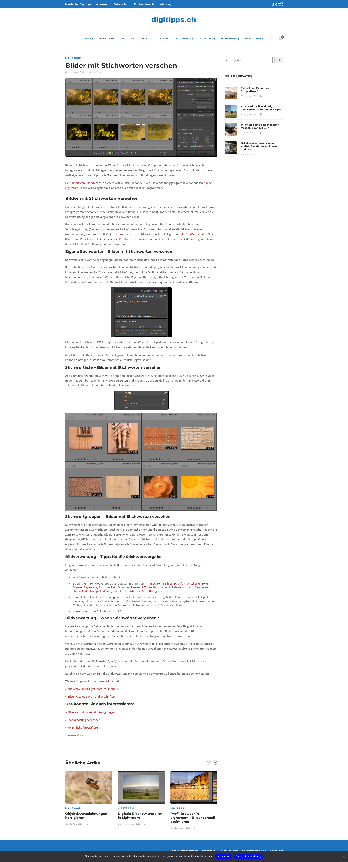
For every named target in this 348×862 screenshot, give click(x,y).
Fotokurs (128, 38)
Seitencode (70, 735)
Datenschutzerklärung (249, 856)
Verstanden (223, 856)
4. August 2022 (77, 72)
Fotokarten (107, 38)
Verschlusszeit (89, 239)
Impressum (102, 4)
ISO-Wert (125, 239)
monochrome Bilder (159, 583)
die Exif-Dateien (191, 234)
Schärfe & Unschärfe (187, 583)
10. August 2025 (182, 828)
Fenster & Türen (141, 587)
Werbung (165, 4)
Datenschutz (122, 4)
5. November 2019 (131, 824)
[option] (89, 797)
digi (67, 72)
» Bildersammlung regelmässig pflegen (90, 712)
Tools (260, 38)
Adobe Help (112, 681)
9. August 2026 (248, 154)
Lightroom (73, 58)
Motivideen (205, 38)
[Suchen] (278, 60)
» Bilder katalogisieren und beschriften (90, 696)
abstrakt (187, 587)
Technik (163, 38)
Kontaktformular (145, 4)
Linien (77, 591)
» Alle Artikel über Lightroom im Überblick (92, 689)
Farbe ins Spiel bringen (96, 591)
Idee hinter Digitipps (78, 4)
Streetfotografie (152, 591)
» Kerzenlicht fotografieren (82, 727)
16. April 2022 (76, 824)
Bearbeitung (229, 38)
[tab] (238, 76)
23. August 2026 (248, 114)
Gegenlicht (90, 587)
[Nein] (343, 856)
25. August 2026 (248, 96)
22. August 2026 (248, 132)
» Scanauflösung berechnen (82, 720)
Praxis (146, 38)
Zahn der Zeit (107, 587)
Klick (87, 38)
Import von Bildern (82, 183)
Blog (248, 38)
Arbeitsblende (109, 239)
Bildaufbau (183, 38)
